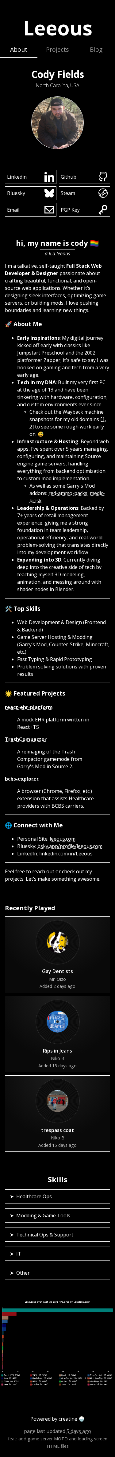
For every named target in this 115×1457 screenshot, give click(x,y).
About (18, 49)
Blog (96, 49)
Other (23, 1272)
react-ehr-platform (29, 707)
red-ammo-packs (67, 493)
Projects (57, 49)
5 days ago (79, 1431)
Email (13, 209)
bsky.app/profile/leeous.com (69, 846)
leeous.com (62, 838)
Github (68, 176)
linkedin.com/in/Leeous (66, 853)
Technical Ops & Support (44, 1234)
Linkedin (17, 176)
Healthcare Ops (34, 1196)
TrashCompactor (26, 739)
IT (18, 1253)
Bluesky (16, 193)
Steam (68, 193)
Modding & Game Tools (43, 1215)
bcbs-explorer (22, 778)
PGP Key (70, 209)
